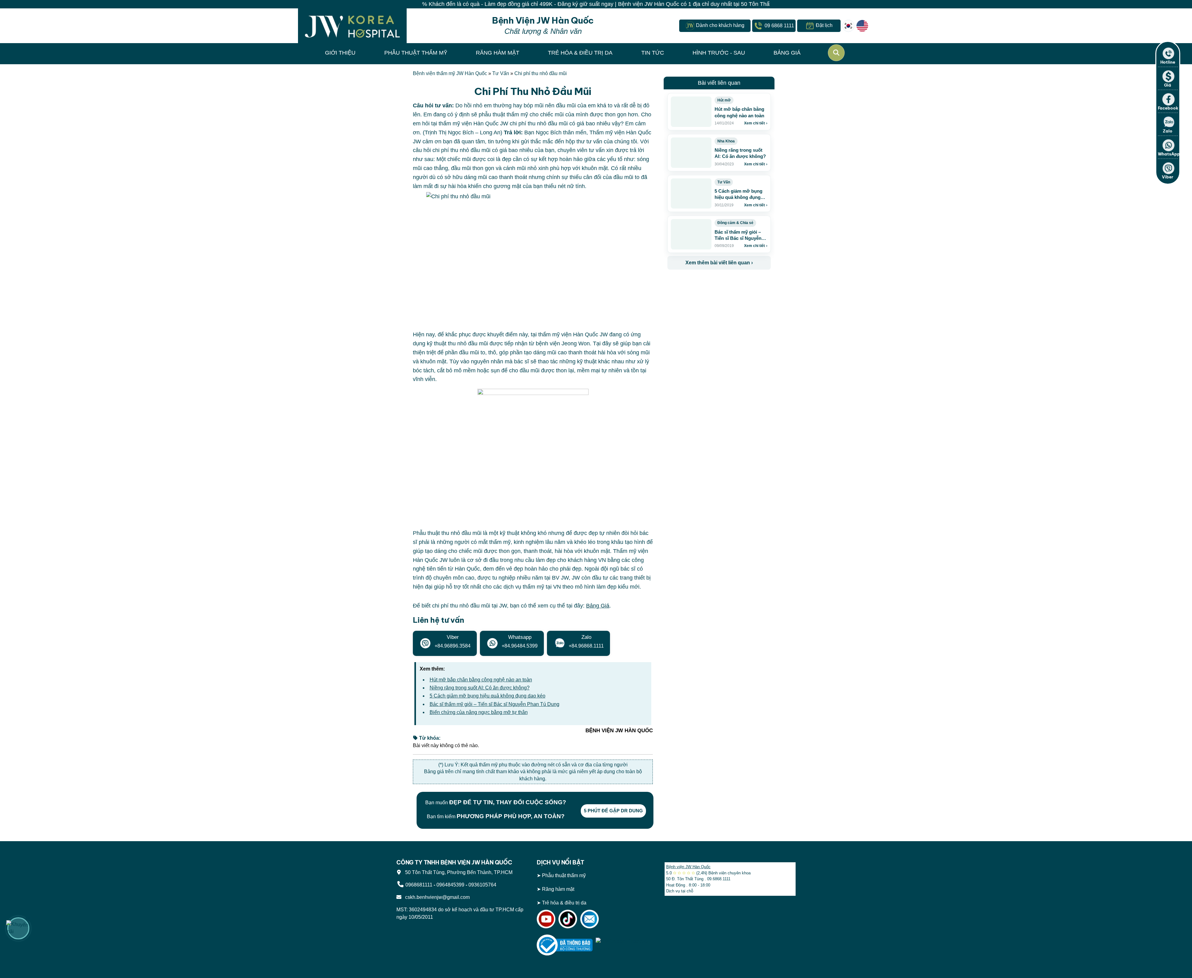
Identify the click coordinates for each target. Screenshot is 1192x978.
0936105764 (482, 884)
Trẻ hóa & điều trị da (564, 902)
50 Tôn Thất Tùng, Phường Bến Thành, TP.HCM (457, 872)
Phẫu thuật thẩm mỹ (564, 875)
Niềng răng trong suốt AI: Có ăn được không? (480, 687)
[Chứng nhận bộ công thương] (565, 944)
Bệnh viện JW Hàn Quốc (688, 866)
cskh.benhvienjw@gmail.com (436, 897)
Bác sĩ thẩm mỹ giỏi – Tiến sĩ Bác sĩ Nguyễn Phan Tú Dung (494, 704)
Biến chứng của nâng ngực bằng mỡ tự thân (479, 712)
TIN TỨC (652, 53)
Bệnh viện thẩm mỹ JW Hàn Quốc (450, 73)
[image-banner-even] (704, 283)
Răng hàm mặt (558, 889)
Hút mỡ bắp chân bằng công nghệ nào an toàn (481, 679)
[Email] (589, 918)
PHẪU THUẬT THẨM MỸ (415, 53)
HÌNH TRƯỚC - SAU (719, 53)
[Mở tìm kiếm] (836, 52)
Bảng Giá (597, 606)
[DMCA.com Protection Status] (624, 944)
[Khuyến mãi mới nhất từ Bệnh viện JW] (18, 928)
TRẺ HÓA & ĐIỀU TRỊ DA (580, 53)
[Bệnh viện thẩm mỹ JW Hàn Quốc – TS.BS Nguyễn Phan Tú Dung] (352, 25)
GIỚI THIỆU (340, 53)
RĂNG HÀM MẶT (497, 53)
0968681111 (418, 884)
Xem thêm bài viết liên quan (719, 262)
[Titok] (567, 918)
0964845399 (450, 884)
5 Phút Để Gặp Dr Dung (613, 810)
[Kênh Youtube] (546, 918)
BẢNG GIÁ (787, 53)
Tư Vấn (500, 73)
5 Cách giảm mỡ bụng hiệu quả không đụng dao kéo (487, 695)
